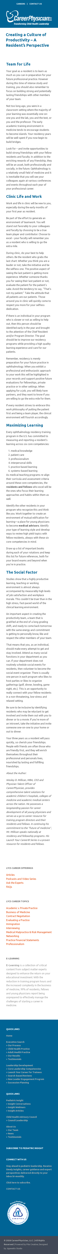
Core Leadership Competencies (24, 1069)
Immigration (13, 924)
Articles (10, 874)
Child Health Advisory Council (21, 1117)
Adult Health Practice (19, 1052)
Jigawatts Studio (14, 1248)
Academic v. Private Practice (21, 908)
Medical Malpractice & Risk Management (29, 932)
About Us (11, 1126)
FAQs (9, 886)
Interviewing (13, 928)
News (11, 1133)
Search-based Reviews (20, 1075)
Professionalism (15, 944)
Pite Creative (32, 1244)
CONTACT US (35, 4)
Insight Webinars (16, 1107)
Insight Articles (16, 1110)
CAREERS (20, 4)
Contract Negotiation (18, 916)
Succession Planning (18, 1082)
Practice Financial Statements (22, 940)
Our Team (13, 1130)
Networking (12, 936)
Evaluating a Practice (18, 920)
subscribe (25, 1182)
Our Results (14, 1055)
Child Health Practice (19, 1049)
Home (9, 1035)
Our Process (14, 1045)
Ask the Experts (15, 882)
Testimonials (14, 1059)
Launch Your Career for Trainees (25, 1072)
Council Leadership (18, 1120)
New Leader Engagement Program (26, 1079)
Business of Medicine (18, 912)
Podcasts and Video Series (21, 878)
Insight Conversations (19, 1104)
